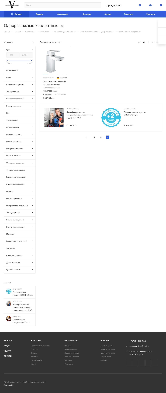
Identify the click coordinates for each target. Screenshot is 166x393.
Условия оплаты (70, 349)
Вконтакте (128, 363)
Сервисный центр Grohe (40, 346)
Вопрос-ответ (106, 357)
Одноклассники (148, 363)
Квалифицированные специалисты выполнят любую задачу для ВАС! (80, 115)
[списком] (157, 42)
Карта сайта (8, 385)
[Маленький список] (139, 42)
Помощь (105, 341)
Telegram (135, 363)
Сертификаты (36, 360)
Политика (68, 360)
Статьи (7, 283)
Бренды (8, 356)
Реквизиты (68, 364)
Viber (155, 363)
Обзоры (103, 360)
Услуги (7, 351)
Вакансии (34, 357)
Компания (36, 341)
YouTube (141, 363)
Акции (7, 346)
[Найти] (98, 5)
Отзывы (34, 353)
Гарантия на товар (71, 357)
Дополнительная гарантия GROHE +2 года (23, 293)
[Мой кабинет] (129, 5)
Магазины (68, 346)
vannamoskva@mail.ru (139, 346)
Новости (34, 349)
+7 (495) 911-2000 (113, 6)
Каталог (8, 341)
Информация (71, 341)
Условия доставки (71, 353)
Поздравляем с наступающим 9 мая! (21, 321)
